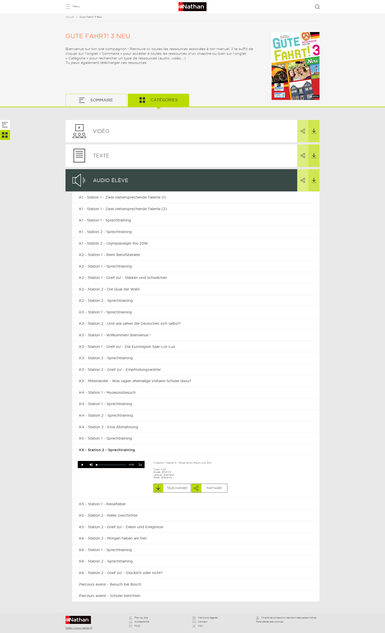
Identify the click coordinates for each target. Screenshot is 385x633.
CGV (200, 626)
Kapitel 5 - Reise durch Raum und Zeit (188, 462)
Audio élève (110, 180)
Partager (302, 131)
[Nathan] (80, 620)
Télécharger (313, 131)
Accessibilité (141, 621)
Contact (202, 621)
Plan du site (141, 617)
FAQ (137, 626)
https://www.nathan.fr (79, 628)
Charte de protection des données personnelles (288, 617)
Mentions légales (207, 617)
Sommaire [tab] (101, 100)
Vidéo (101, 131)
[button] (82, 464)
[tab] (5, 125)
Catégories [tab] (163, 100)
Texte (101, 155)
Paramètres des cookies (269, 621)
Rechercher (317, 6)
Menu (76, 6)
